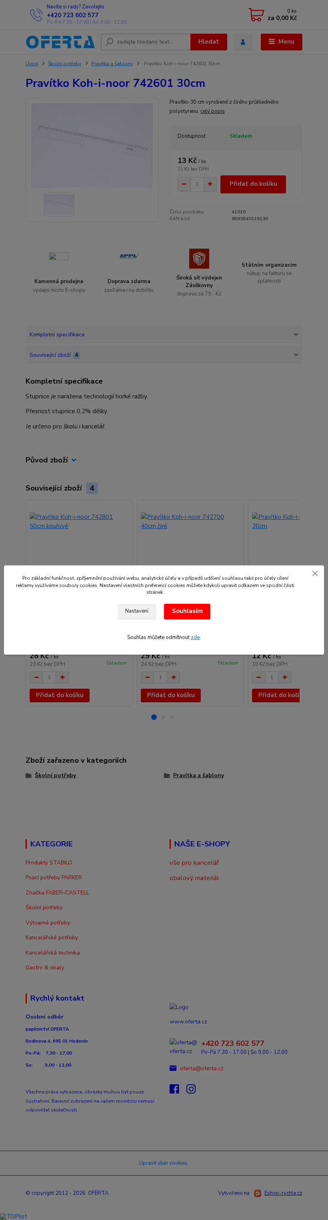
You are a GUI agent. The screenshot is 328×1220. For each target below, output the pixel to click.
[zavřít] (315, 573)
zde (195, 637)
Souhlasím (187, 611)
